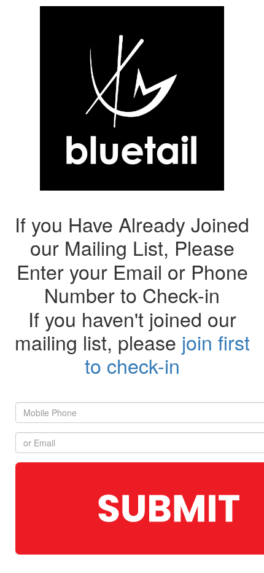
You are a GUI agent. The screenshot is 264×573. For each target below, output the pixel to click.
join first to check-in (167, 353)
